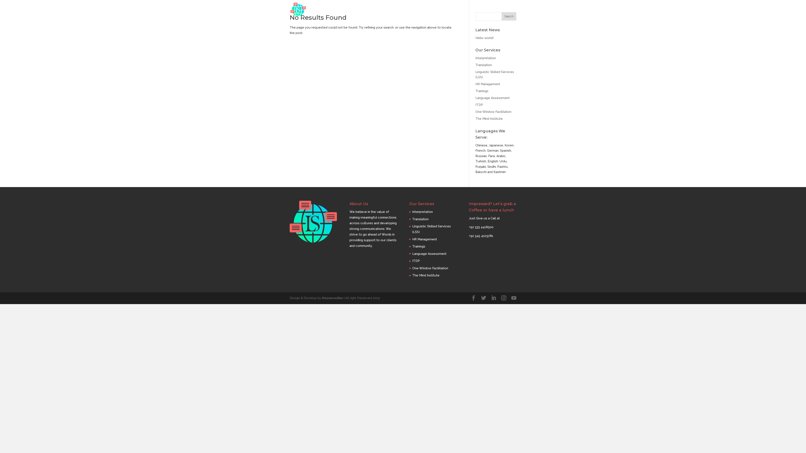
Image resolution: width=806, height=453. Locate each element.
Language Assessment (492, 98)
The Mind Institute (489, 119)
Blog (475, 9)
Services (455, 9)
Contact (509, 9)
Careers (491, 9)
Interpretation (485, 58)
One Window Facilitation (493, 112)
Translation (483, 65)
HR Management (487, 84)
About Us (434, 9)
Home (417, 9)
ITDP (479, 105)
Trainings (481, 91)
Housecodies (332, 298)
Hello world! (484, 38)
